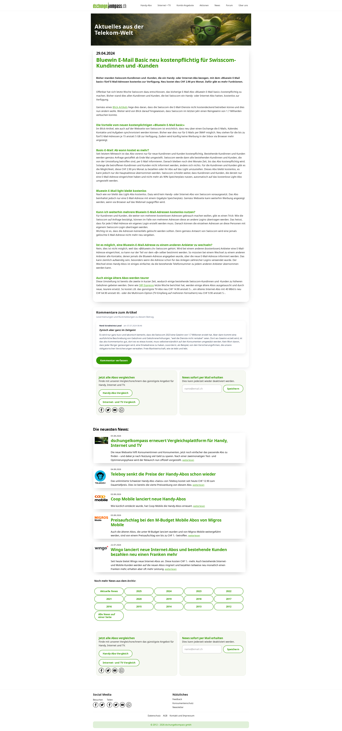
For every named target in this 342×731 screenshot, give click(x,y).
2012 (229, 606)
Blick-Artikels (120, 107)
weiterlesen (188, 460)
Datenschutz (154, 715)
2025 (139, 591)
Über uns (243, 5)
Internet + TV (164, 5)
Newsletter (178, 707)
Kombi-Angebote (185, 5)
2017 (229, 598)
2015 (139, 606)
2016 (109, 606)
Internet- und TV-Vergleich (119, 402)
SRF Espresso (146, 285)
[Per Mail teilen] (122, 704)
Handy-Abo (146, 5)
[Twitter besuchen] (102, 704)
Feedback (177, 699)
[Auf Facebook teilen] (109, 704)
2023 (199, 591)
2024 (169, 591)
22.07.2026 (116, 545)
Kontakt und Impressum (182, 715)
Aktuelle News (109, 591)
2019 (169, 598)
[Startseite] (109, 5)
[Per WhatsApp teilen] (128, 704)
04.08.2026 (116, 469)
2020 (139, 598)
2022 (229, 591)
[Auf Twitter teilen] (116, 704)
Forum (229, 5)
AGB (165, 715)
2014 (169, 606)
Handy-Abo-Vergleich (115, 392)
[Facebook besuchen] (95, 704)
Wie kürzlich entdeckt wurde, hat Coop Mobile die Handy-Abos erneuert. (152, 506)
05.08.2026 (116, 436)
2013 (199, 606)
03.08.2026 (116, 494)
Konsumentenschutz (182, 703)
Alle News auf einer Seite (106, 616)
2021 (109, 598)
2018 (199, 598)
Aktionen (204, 5)
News (217, 5)
